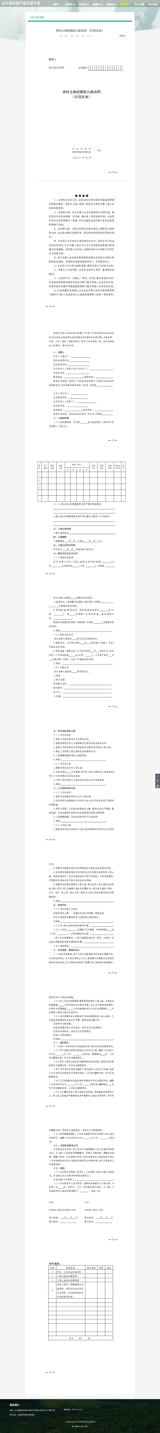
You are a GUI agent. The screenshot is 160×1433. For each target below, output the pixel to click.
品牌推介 (125, 4)
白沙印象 (139, 4)
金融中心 (98, 4)
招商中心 (111, 4)
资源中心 (70, 4)
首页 (56, 4)
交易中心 (84, 4)
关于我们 (153, 4)
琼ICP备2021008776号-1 (80, 1426)
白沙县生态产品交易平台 (21, 3)
